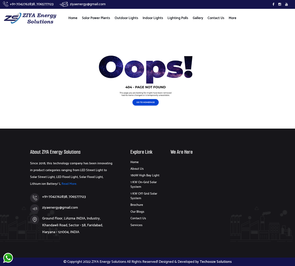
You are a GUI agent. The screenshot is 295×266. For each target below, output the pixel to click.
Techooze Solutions (216, 262)
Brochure (136, 205)
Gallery (198, 18)
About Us (137, 169)
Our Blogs (137, 211)
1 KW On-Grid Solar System (143, 185)
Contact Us (216, 18)
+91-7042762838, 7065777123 (31, 4)
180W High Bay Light (144, 175)
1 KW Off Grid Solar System (143, 196)
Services (136, 225)
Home (72, 18)
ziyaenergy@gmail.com (88, 4)
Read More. (69, 184)
